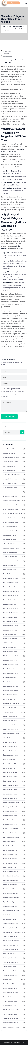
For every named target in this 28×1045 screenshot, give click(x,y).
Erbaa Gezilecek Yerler (9, 677)
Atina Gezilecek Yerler (9, 544)
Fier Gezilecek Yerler (9, 699)
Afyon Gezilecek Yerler (10, 466)
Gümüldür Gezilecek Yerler (11, 733)
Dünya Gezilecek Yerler (10, 660)
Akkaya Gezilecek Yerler (10, 479)
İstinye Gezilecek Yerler (10, 777)
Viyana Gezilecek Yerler (10, 1001)
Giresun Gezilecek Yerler (10, 716)
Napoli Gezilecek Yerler (10, 889)
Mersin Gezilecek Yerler (10, 863)
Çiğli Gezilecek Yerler (9, 643)
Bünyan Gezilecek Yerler (10, 630)
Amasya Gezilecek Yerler (10, 496)
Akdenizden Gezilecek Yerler (11, 474)
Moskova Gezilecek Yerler (10, 880)
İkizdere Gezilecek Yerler (10, 755)
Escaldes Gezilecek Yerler (10, 686)
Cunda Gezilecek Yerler (10, 651)
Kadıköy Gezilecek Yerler (10, 785)
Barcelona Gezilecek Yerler (11, 591)
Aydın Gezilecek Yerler (9, 565)
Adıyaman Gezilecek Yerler (11, 457)
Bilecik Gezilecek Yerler (10, 617)
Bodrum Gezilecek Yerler (10, 625)
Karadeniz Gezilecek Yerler (11, 802)
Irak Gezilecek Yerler (9, 768)
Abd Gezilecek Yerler (9, 453)
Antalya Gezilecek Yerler (10, 526)
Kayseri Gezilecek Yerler (10, 811)
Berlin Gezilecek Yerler (9, 604)
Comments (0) (7, 53)
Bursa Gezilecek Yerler (9, 634)
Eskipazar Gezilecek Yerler (11, 690)
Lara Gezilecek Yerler (9, 841)
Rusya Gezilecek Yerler (9, 919)
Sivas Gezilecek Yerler (9, 953)
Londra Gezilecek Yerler (10, 850)
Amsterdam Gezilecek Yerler (11, 500)
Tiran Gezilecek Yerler (9, 966)
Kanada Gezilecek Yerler (10, 794)
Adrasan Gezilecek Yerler (10, 462)
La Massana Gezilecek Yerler (11, 837)
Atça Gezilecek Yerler (9, 539)
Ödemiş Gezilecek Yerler (10, 906)
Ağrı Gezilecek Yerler (9, 470)
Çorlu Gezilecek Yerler (9, 647)
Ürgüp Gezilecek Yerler (10, 984)
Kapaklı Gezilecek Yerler (10, 798)
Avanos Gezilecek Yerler (10, 552)
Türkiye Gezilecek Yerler (10, 975)
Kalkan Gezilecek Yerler (10, 789)
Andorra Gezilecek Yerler (10, 509)
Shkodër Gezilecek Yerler (10, 949)
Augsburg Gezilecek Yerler (11, 548)
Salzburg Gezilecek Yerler (10, 923)
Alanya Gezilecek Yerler (10, 483)
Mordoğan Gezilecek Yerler (11, 876)
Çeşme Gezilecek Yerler (10, 638)
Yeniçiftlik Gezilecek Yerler (11, 1018)
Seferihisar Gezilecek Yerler (11, 941)
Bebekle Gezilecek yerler (10, 595)
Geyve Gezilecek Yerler (10, 707)
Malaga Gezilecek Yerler (10, 854)
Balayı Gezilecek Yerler (9, 574)
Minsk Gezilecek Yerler (9, 867)
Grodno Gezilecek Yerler (10, 729)
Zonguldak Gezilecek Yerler (11, 1027)
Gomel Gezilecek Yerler (10, 720)
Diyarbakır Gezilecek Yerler (11, 656)
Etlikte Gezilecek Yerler (10, 695)
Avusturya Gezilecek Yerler (11, 561)
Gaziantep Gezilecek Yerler (11, 703)
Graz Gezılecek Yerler (9, 725)
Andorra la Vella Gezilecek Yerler (12, 513)
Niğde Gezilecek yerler (10, 902)
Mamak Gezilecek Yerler (10, 859)
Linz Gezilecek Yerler (9, 846)
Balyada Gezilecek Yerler (10, 582)
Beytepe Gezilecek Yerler (10, 613)
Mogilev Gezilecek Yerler (10, 871)
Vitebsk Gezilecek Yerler (10, 997)
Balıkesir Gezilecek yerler (10, 578)
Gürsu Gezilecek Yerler (9, 738)
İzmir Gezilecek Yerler (9, 781)
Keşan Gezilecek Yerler (10, 820)
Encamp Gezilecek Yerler (10, 673)
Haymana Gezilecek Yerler (10, 751)
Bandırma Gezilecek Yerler (11, 587)
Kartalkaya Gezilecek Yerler (11, 807)
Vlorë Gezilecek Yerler (9, 1005)
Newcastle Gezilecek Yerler (11, 897)
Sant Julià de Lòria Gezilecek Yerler (13, 932)
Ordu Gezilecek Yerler (9, 915)
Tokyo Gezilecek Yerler (10, 971)
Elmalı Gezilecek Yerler (9, 669)
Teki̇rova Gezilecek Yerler (10, 962)
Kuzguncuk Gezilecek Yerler (11, 833)
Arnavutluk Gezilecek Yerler (11, 531)
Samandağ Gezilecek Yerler (11, 928)
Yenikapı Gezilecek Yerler (10, 1023)
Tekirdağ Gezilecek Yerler (10, 958)
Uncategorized (7, 979)
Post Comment (9, 416)
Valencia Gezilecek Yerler (10, 992)
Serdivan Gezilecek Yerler (10, 945)
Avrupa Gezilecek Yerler (10, 556)
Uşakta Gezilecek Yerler (10, 988)
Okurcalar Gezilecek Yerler (11, 910)
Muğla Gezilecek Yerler (10, 884)
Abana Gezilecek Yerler (10, 449)
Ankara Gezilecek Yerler (10, 518)
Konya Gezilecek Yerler (10, 824)
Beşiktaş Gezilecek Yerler (10, 608)
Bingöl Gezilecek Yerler (10, 621)
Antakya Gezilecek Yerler (10, 522)
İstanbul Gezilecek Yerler (10, 772)
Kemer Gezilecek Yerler (10, 815)
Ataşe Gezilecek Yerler (9, 535)
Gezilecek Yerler (8, 712)
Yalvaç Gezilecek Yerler (10, 1014)
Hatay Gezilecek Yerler (9, 742)
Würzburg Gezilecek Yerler (11, 1010)
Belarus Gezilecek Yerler (10, 600)
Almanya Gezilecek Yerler (10, 492)
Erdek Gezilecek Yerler (9, 682)
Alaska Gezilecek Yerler (10, 487)
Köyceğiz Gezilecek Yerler (11, 828)
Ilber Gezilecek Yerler (9, 759)
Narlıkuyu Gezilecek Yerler (10, 893)
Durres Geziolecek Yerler (10, 664)
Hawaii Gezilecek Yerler (10, 746)
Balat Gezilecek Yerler (9, 569)
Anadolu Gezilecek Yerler (10, 505)
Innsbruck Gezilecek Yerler (11, 764)
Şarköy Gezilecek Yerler (10, 936)
